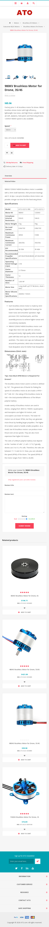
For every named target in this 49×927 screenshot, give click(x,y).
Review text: (9, 494)
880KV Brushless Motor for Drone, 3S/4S (24, 743)
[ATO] (10, 23)
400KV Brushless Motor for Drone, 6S (25, 596)
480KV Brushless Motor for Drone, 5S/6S (24, 669)
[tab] (24, 176)
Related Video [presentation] (10, 181)
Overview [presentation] (8, 176)
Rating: (24, 516)
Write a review (10, 95)
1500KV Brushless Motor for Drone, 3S (24, 817)
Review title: (9, 485)
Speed (7, 126)
